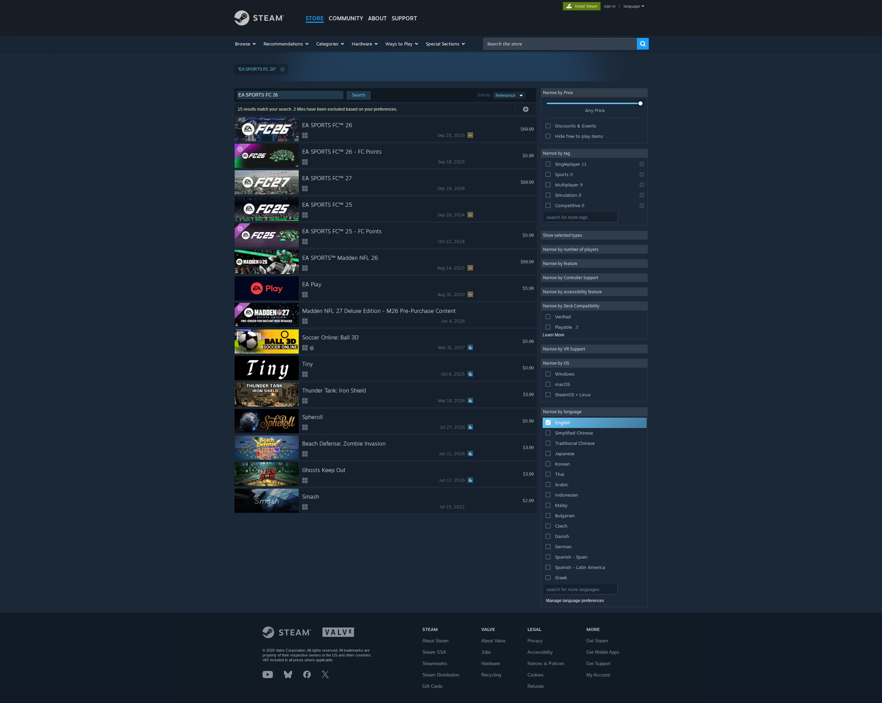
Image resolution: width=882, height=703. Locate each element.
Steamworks (434, 663)
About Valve (493, 640)
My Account (598, 674)
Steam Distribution (440, 674)
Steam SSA (434, 652)
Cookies (535, 674)
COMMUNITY (346, 18)
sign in (609, 6)
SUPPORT (404, 18)
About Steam (435, 640)
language (632, 6)
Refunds (535, 686)
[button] (246, 44)
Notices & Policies (545, 663)
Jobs (486, 652)
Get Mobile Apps (602, 652)
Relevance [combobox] (505, 95)
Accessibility (540, 652)
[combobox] (560, 44)
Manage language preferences (575, 600)
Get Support (598, 663)
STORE (315, 18)
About (377, 18)
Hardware (490, 663)
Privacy (535, 640)
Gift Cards (432, 686)
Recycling (491, 674)
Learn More (553, 335)
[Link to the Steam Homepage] (259, 24)
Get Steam (597, 640)
